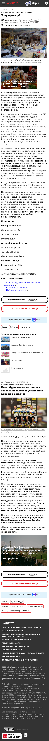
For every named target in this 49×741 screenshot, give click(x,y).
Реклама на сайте (11, 643)
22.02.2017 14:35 (7, 10)
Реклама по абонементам (15, 646)
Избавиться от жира (16, 290)
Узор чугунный (16, 360)
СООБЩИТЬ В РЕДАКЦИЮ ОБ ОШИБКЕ (19, 660)
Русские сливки (17, 368)
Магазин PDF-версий (12, 631)
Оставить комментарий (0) (24, 309)
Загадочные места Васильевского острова (27, 353)
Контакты (7, 640)
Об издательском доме (14, 627)
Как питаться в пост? (16, 288)
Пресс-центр (34, 627)
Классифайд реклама (13, 653)
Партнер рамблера (22, 729)
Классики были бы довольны (22, 345)
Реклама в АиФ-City (12, 650)
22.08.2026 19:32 (7, 382)
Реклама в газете (22, 640)
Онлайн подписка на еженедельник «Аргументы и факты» (21, 635)
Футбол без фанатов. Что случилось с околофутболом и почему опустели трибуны (22, 550)
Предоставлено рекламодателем (27, 62)
